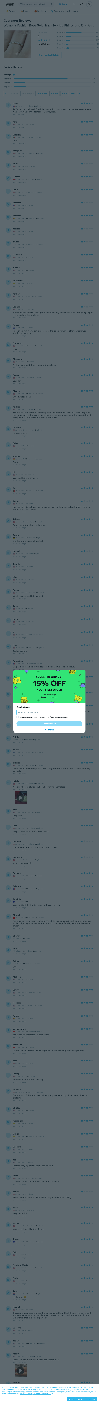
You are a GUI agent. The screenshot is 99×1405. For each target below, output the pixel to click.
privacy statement (9, 1389)
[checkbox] (17, 717)
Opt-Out (81, 1399)
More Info (91, 1399)
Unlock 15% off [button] (49, 723)
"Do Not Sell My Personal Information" (35, 1394)
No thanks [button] (49, 729)
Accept (71, 1399)
